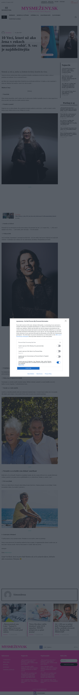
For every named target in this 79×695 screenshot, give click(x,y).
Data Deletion (30, 373)
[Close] (66, 321)
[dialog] (39, 347)
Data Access (39, 373)
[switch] (59, 346)
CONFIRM (28, 368)
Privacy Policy (48, 373)
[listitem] (39, 342)
